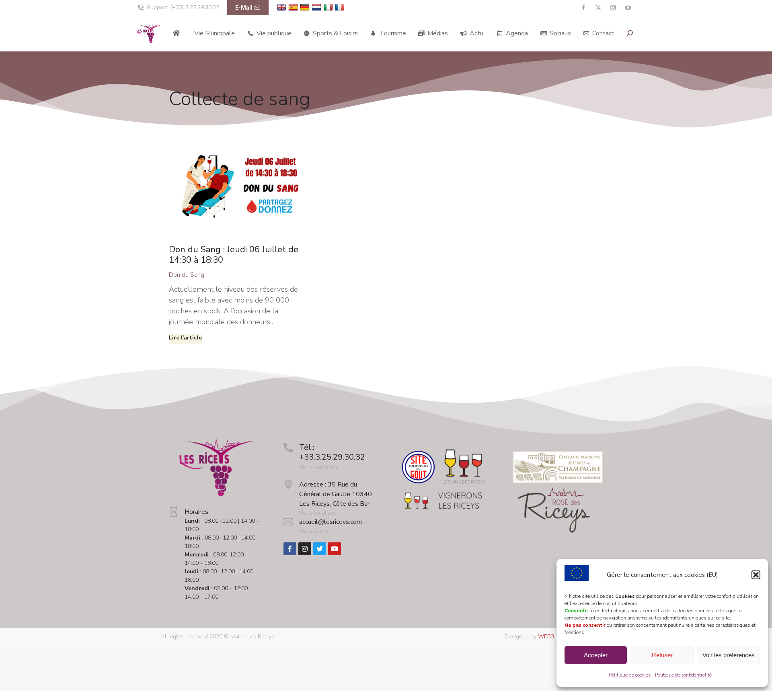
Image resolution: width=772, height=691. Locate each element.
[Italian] (329, 7)
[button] (756, 575)
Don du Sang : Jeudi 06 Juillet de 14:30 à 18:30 (233, 254)
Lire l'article (185, 337)
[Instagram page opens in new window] (613, 7)
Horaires (196, 511)
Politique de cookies (630, 675)
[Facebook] (289, 548)
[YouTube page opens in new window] (627, 7)
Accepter (596, 655)
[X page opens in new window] (598, 7)
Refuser (662, 655)
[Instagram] (304, 548)
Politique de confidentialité (683, 675)
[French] (341, 7)
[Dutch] (317, 7)
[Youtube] (334, 548)
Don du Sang (186, 274)
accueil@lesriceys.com (330, 521)
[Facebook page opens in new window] (583, 7)
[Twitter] (319, 548)
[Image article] (236, 187)
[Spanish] (294, 7)
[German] (306, 7)
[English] (282, 7)
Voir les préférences (728, 655)
